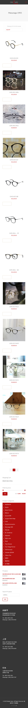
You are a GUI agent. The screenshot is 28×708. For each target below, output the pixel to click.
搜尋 (5, 599)
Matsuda (7, 529)
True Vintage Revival (10, 546)
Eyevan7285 (8, 515)
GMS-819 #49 (14, 343)
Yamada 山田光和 (9, 552)
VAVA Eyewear (8, 549)
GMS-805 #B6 (14, 92)
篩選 (5, 493)
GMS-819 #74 (14, 453)
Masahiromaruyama (10, 524)
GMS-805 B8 (14, 196)
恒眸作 (6, 558)
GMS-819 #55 (14, 380)
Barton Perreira (8, 510)
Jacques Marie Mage (10, 518)
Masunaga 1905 (9, 527)
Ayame (7, 507)
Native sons (8, 538)
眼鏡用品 (7, 561)
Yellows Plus (8, 555)
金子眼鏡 (7, 563)
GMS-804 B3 (14, 58)
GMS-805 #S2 (14, 125)
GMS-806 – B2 (14, 270)
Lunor (6, 521)
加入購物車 (7, 65)
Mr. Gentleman (8, 532)
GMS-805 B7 (14, 160)
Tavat (6, 541)
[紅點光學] (14, 2)
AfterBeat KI (8, 504)
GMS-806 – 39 (14, 233)
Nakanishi (7, 535)
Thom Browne (8, 544)
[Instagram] (14, 705)
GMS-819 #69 (14, 417)
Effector (7, 513)
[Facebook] (12, 705)
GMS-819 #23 (14, 307)
